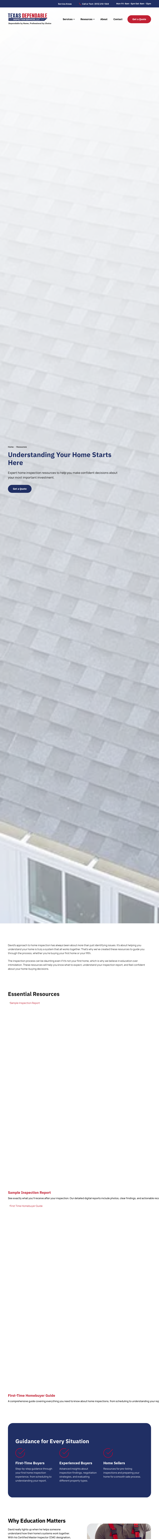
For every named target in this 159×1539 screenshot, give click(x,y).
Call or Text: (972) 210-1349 (95, 3)
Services (68, 19)
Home (11, 447)
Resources (86, 19)
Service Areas (65, 3)
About (103, 19)
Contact (117, 19)
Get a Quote (139, 19)
